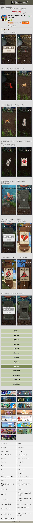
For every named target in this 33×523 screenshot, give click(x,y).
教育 (2, 480)
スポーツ (3, 462)
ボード (3, 469)
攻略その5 (16, 348)
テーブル (3, 458)
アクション (4, 447)
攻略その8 (16, 362)
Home (2, 7)
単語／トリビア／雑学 (7, 476)
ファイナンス (4, 499)
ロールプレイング (6, 454)
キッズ (3, 465)
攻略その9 (23, 8)
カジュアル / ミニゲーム (7, 518)
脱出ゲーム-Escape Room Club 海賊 (9, 8)
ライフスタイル (5, 508)
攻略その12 (16, 379)
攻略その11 (16, 375)
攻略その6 (16, 353)
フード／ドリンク (6, 514)
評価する (25, 22)
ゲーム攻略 (9, 7)
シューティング (5, 451)
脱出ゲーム (4, 443)
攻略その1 (16, 331)
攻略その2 (16, 335)
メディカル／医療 (6, 504)
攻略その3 (16, 339)
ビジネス (3, 494)
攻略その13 (16, 384)
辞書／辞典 (4, 489)
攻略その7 (16, 357)
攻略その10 (16, 370)
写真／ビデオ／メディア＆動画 (7, 484)
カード (3, 473)
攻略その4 (16, 344)
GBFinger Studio (12, 26)
